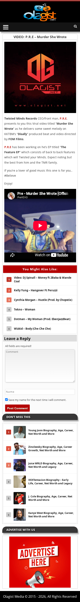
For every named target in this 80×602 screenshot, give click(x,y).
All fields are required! (18, 346)
